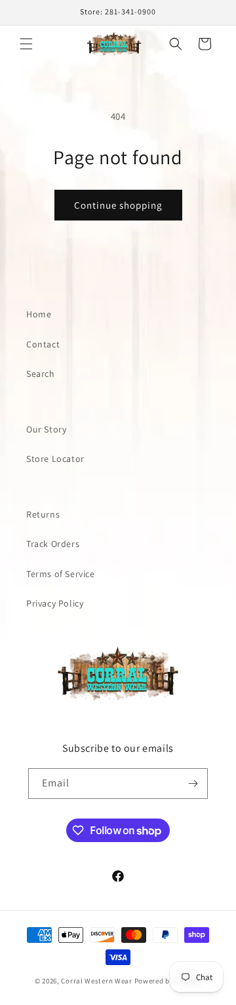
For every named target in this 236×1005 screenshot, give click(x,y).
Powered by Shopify (168, 980)
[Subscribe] (192, 783)
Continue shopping (118, 205)
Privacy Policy (54, 603)
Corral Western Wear (96, 980)
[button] (26, 43)
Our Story (46, 429)
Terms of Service (60, 574)
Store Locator (55, 459)
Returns (43, 514)
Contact (43, 344)
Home (38, 314)
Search (40, 373)
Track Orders (52, 544)
